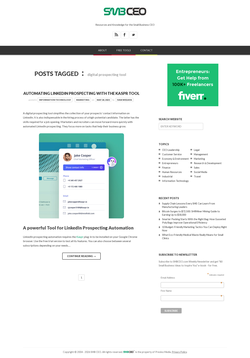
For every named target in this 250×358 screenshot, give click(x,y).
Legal (196, 149)
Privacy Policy (179, 352)
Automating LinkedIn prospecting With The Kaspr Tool (81, 93)
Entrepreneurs (170, 163)
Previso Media (163, 352)
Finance (166, 167)
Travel (197, 176)
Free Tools (123, 50)
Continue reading (81, 256)
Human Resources (172, 172)
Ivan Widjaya (124, 100)
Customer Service (172, 154)
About (102, 50)
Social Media (200, 172)
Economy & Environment (175, 158)
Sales (196, 167)
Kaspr (79, 236)
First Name (191, 291)
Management (201, 154)
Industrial (167, 176)
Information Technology (55, 100)
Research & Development (208, 163)
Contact (146, 50)
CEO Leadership (171, 149)
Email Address (191, 278)
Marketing (82, 100)
